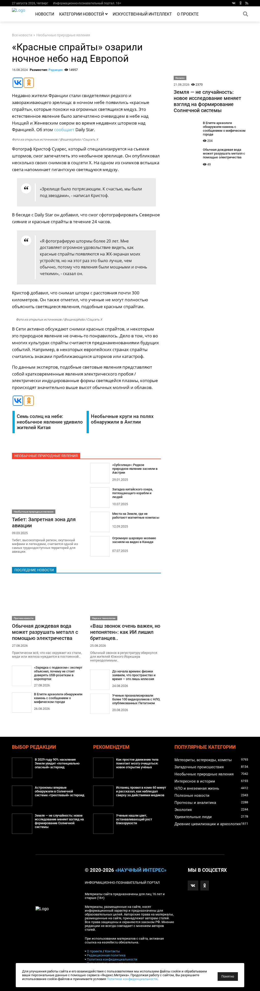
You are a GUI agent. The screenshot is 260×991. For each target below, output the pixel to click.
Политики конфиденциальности (132, 979)
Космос (180, 78)
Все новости (22, 35)
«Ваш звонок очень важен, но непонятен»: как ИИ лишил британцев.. (125, 632)
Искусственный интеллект (142, 14)
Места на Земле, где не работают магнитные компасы (135, 515)
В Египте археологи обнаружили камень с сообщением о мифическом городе (58, 698)
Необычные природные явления (63, 35)
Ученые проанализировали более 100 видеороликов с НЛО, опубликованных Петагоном (136, 699)
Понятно (227, 976)
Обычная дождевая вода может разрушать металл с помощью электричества (45, 632)
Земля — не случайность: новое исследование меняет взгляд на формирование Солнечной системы (207, 101)
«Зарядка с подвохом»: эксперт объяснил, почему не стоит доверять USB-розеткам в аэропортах (58, 673)
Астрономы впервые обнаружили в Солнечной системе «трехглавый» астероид (59, 791)
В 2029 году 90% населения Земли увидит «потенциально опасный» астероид (57, 763)
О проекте (188, 14)
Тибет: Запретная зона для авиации (44, 522)
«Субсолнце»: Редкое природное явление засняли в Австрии (134, 468)
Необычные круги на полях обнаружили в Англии (122, 419)
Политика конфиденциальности (112, 959)
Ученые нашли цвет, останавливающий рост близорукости (134, 819)
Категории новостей (81, 14)
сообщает (64, 129)
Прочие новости (24, 618)
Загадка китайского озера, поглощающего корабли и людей (132, 493)
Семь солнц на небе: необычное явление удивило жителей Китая (50, 422)
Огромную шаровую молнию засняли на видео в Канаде (134, 540)
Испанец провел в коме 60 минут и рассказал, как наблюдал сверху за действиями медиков (141, 791)
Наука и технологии (104, 618)
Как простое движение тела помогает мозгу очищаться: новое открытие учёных (137, 763)
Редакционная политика (106, 955)
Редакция (55, 70)
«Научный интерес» (140, 870)
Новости (44, 14)
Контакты (112, 951)
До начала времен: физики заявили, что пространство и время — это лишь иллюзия (133, 675)
